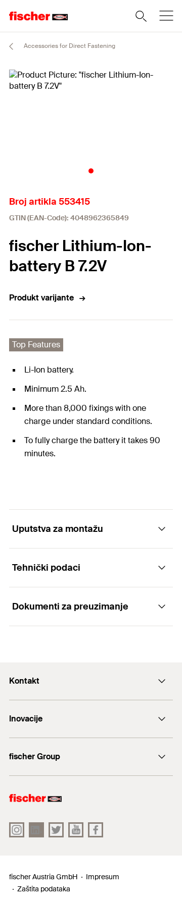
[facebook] (95, 829)
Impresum (102, 876)
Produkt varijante (41, 297)
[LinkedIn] (36, 829)
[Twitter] (56, 829)
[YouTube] (75, 829)
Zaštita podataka (43, 888)
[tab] (91, 170)
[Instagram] (16, 829)
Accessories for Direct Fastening (68, 46)
